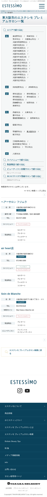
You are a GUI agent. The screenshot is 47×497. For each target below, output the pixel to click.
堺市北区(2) (17, 94)
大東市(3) (28, 112)
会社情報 (9, 488)
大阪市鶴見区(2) (19, 60)
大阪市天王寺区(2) (20, 63)
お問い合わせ (10, 469)
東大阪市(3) (31, 132)
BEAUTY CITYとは (14, 180)
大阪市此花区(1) (19, 48)
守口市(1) (28, 147)
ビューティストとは (14, 173)
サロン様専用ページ (13, 476)
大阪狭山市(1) (30, 39)
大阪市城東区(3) (19, 51)
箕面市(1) (16, 147)
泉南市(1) (16, 106)
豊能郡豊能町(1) (19, 118)
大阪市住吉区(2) (19, 54)
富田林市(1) (34, 118)
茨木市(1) (16, 39)
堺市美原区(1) (18, 100)
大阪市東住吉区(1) (20, 69)
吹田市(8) (30, 103)
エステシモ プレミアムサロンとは (19, 427)
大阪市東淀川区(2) (20, 72)
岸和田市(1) (33, 87)
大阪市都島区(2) (19, 77)
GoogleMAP (21, 210)
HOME (3, 11)
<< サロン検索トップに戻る (35, 191)
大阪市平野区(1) (19, 75)
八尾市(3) (16, 154)
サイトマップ (22, 491)
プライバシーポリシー (20, 488)
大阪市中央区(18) (19, 57)
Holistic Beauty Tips (13, 441)
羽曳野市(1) (17, 132)
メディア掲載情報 (12, 455)
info (6, 462)
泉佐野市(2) (17, 36)
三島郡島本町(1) (19, 141)
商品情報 (8, 413)
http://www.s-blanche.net (25, 310)
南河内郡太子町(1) (20, 144)
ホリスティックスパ (13, 420)
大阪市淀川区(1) (19, 80)
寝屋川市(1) (17, 125)
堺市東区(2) (17, 97)
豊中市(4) (16, 115)
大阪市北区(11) (18, 45)
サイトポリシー (35, 488)
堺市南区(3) (31, 97)
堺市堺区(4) (31, 94)
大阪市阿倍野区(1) (20, 42)
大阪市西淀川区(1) (20, 66)
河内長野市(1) (18, 87)
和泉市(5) (30, 36)
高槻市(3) (16, 112)
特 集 (7, 448)
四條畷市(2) (17, 103)
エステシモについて (13, 406)
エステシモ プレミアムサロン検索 (16, 11)
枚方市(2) (16, 134)
